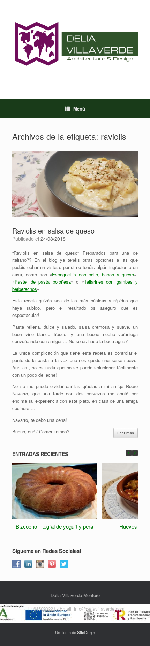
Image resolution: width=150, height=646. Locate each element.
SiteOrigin (86, 632)
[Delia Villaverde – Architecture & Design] (75, 44)
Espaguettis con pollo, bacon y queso (93, 274)
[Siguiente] (135, 453)
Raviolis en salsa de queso (53, 231)
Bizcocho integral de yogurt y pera (54, 526)
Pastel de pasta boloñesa (43, 281)
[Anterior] (129, 453)
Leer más (125, 432)
